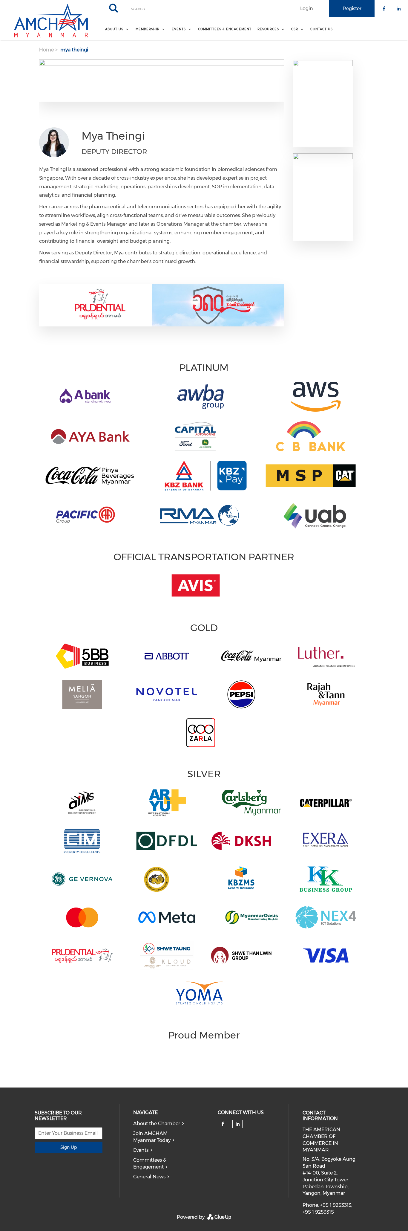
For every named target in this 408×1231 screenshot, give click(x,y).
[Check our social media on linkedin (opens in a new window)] (237, 1124)
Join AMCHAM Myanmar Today (152, 1137)
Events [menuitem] (179, 29)
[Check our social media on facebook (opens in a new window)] (223, 1124)
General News (149, 1177)
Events (140, 1150)
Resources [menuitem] (268, 29)
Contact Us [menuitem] (321, 29)
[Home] (50, 20)
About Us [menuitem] (114, 29)
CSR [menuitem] (294, 29)
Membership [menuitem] (147, 29)
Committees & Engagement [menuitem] (224, 29)
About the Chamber (156, 1123)
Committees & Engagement (149, 1163)
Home (46, 50)
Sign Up (68, 1147)
